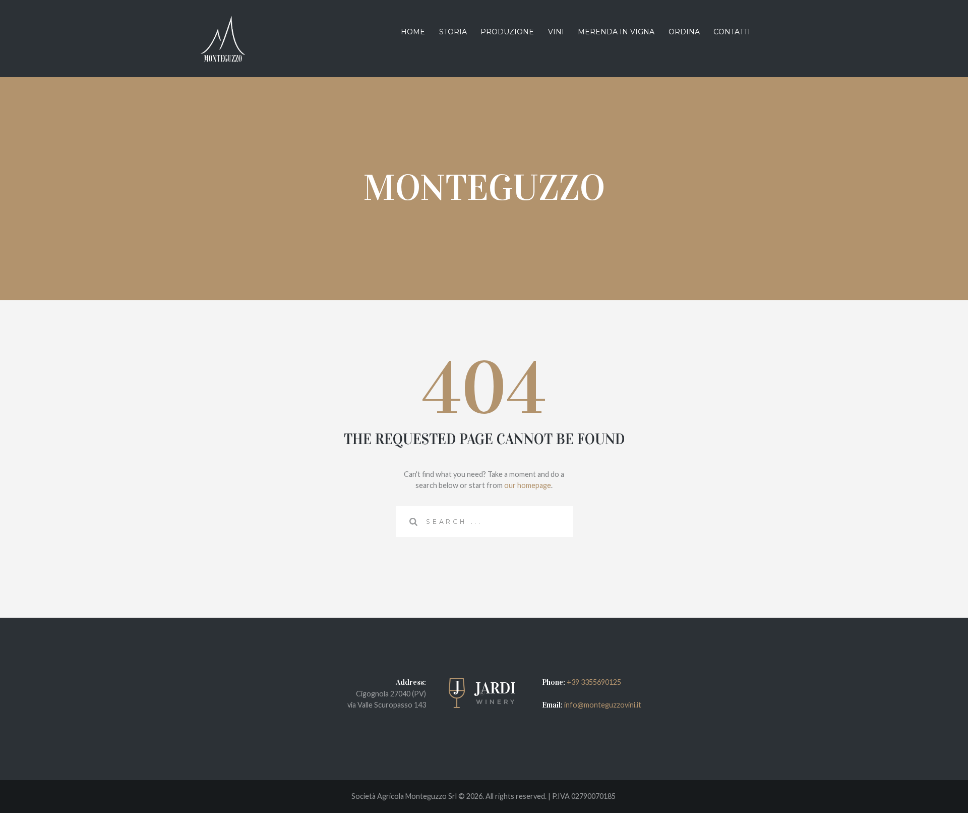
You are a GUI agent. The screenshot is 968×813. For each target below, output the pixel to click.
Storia (453, 31)
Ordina (684, 31)
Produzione (507, 31)
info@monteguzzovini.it (602, 704)
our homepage (527, 485)
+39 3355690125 (594, 682)
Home (413, 31)
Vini (556, 31)
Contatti (731, 31)
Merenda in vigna (616, 31)
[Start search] (410, 521)
